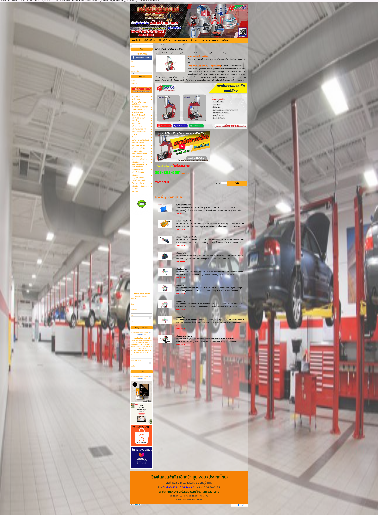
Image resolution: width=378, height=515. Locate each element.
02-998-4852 (188, 487)
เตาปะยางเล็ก (180, 285)
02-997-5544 (170, 487)
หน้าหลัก (157, 45)
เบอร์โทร (133, 366)
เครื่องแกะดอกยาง (181, 253)
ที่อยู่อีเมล (133, 315)
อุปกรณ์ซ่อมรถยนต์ (203, 53)
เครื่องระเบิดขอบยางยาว (183, 221)
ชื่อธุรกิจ (133, 304)
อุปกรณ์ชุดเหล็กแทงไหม (183, 205)
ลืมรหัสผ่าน (134, 80)
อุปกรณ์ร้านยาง (175, 53)
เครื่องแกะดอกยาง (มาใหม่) (184, 336)
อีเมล (132, 61)
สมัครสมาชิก (134, 83)
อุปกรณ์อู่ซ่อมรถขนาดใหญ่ (218, 53)
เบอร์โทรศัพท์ (134, 310)
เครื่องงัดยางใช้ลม (181, 269)
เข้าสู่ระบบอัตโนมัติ (135, 71)
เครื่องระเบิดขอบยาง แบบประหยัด (186, 237)
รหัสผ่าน (133, 66)
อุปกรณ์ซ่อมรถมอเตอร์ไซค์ (189, 53)
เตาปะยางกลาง (180, 301)
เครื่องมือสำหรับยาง (165, 45)
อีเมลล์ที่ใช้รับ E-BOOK (136, 361)
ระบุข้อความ (134, 321)
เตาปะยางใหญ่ (180, 317)
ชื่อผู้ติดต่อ (133, 299)
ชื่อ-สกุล (133, 355)
